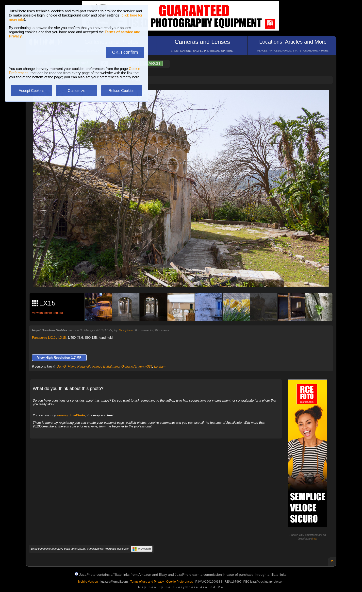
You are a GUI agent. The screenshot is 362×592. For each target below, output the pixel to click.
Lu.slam (159, 366)
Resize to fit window (184, 99)
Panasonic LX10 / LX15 (49, 337)
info (314, 538)
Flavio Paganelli (79, 366)
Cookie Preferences (179, 581)
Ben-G (61, 366)
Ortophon (126, 330)
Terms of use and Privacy (147, 581)
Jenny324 (145, 366)
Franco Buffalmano (105, 366)
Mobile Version (88, 581)
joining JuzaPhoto (71, 415)
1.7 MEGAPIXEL (184, 278)
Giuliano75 (128, 366)
